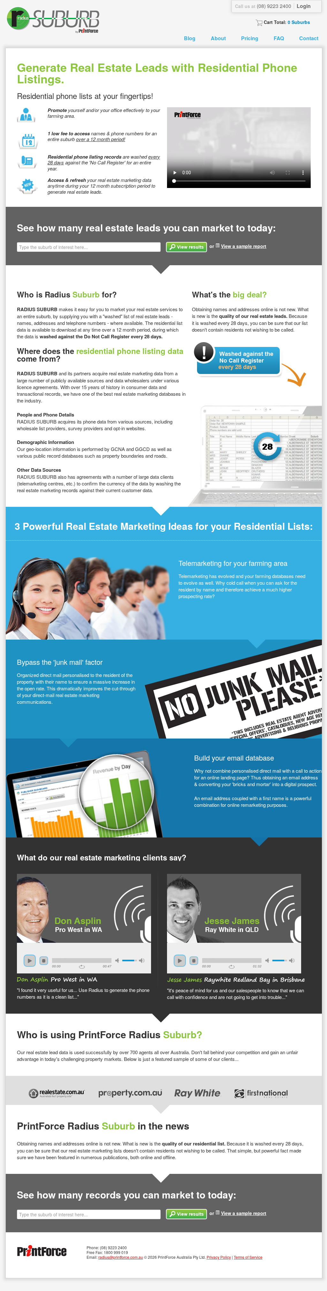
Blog (189, 38)
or (237, 246)
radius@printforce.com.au (120, 1257)
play (29, 960)
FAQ (279, 38)
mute (118, 960)
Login (304, 6)
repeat (82, 967)
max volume (142, 960)
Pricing (249, 38)
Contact (308, 38)
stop (43, 960)
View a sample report (243, 246)
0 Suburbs (299, 22)
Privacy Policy (219, 1257)
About (218, 38)
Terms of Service (248, 1257)
